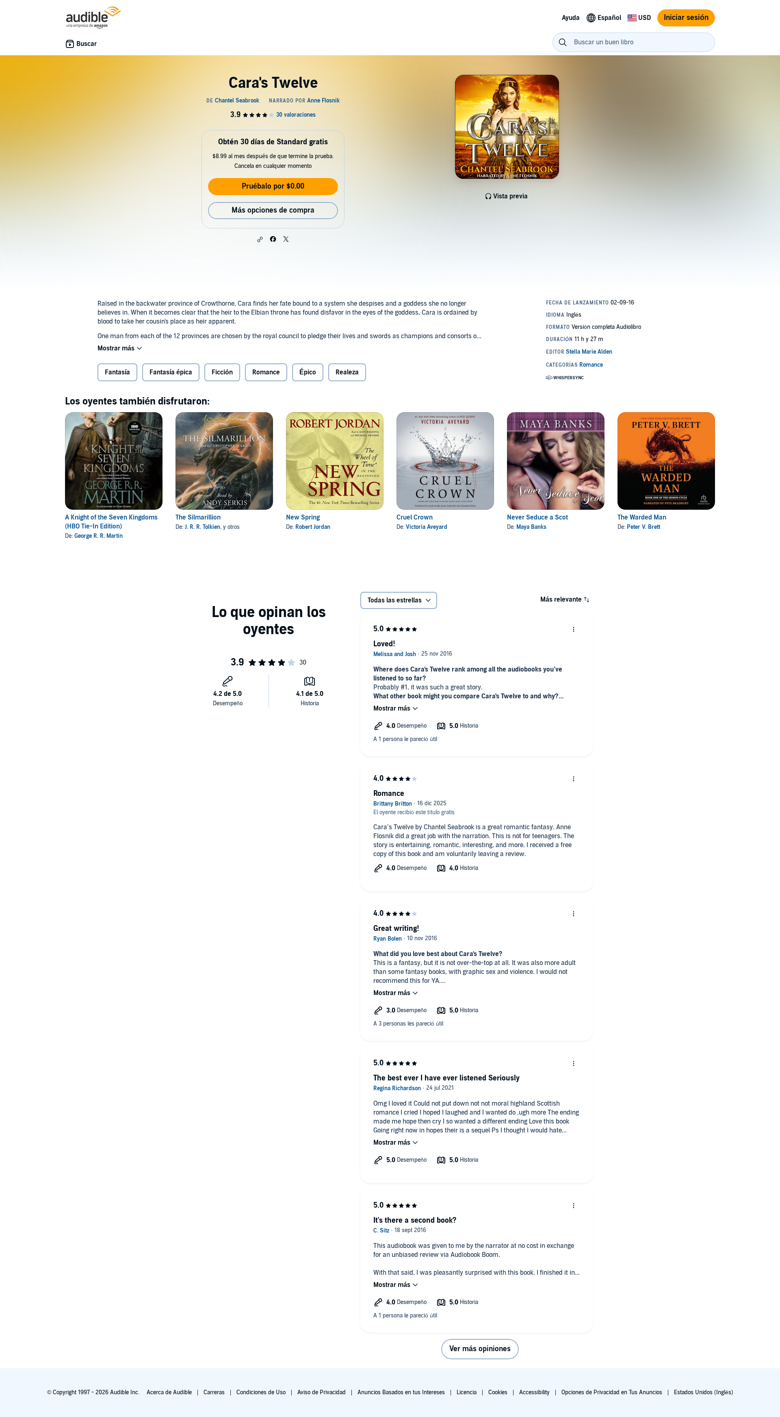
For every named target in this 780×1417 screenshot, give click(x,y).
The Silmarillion (198, 517)
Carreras (214, 1392)
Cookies (497, 1392)
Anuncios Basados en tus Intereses (401, 1392)
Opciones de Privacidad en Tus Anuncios (611, 1392)
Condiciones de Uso (261, 1392)
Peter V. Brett (643, 527)
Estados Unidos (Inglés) (703, 1392)
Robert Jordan (312, 527)
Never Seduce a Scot (537, 517)
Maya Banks (531, 527)
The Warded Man (642, 517)
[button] (260, 239)
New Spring (303, 517)
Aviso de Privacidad (321, 1392)
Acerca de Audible (169, 1392)
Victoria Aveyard (426, 527)
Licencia (467, 1392)
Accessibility (534, 1392)
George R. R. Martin (98, 535)
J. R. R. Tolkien (202, 527)
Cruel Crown (414, 517)
